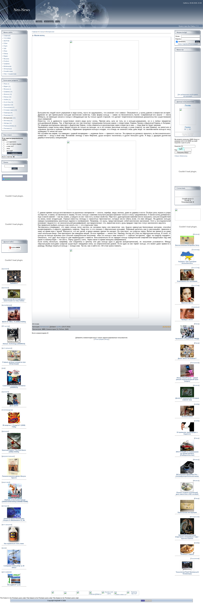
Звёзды (6, 123)
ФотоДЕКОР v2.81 (14, 585)
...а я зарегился (10, 142)
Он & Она (7, 102)
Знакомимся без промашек (187, 281)
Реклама (7, 128)
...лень (7, 148)
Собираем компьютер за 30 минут (14, 566)
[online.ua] (120, 594)
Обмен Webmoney (181, 156)
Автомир (7, 120)
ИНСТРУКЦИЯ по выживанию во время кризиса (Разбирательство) (187, 453)
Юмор (6, 97)
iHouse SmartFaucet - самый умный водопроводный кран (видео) (187, 379)
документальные (8, 456)
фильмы (5, 431)
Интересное (8, 118)
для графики (6, 572)
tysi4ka (59, 327)
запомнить (182, 41)
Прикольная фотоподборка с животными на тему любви (14, 300)
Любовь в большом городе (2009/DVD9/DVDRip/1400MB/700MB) (15, 500)
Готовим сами (9, 110)
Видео (6, 86)
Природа (7, 112)
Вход (57, 21)
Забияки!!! (14, 283)
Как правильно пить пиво (14, 543)
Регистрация (49, 21)
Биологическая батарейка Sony (187, 245)
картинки (5, 269)
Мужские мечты (187, 303)
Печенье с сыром (187, 554)
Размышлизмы (9, 126)
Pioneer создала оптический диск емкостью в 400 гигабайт (187, 493)
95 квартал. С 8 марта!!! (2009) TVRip (14, 426)
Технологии (8, 107)
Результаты (6, 155)
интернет (5, 506)
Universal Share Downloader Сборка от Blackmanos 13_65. (14, 519)
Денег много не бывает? (187, 358)
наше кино (6, 482)
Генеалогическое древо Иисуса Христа (14, 477)
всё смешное (7, 348)
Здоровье (7, 105)
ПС (185, 129)
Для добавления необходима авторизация (188, 95)
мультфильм (6, 305)
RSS (197, 26)
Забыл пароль (183, 44)
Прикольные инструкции (187, 512)
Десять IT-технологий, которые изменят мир (187, 399)
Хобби (6, 99)
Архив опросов (16, 155)
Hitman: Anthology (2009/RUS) (14, 344)
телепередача (7, 410)
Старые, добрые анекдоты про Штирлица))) (14, 363)
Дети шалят (14, 405)
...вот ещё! (9, 151)
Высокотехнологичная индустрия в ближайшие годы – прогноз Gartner (187, 536)
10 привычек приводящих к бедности (187, 433)
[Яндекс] (5, 176)
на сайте (8, 179)
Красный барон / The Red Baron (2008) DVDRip (14, 451)
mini (3, 368)
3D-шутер (5, 326)
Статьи (41, 32)
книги (4, 548)
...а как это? (9, 146)
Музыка (6, 89)
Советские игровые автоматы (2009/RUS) (14, 386)
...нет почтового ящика (13, 144)
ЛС (190, 129)
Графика (7, 91)
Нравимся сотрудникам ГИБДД (187, 338)
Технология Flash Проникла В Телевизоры (187, 573)
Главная (39, 21)
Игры (5, 84)
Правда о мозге (187, 319)
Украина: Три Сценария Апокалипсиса (187, 262)
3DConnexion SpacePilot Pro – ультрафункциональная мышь (187, 475)
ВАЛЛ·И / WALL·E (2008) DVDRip (14, 322)
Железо (6, 94)
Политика (7, 115)
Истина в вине (187, 416)
